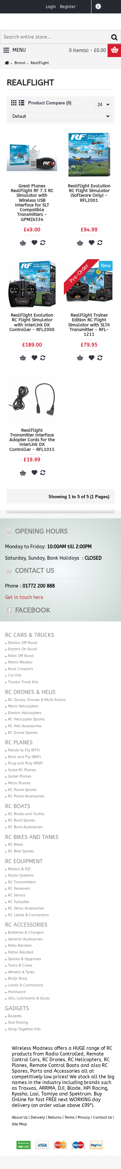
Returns (55, 1117)
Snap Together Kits (24, 1029)
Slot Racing (18, 1022)
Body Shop (17, 978)
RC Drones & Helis (30, 692)
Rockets (15, 1016)
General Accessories (25, 939)
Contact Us (102, 1117)
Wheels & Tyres (21, 972)
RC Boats (17, 806)
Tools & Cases (20, 965)
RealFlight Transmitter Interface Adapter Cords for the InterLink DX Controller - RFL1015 (32, 440)
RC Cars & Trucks (29, 635)
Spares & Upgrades (24, 959)
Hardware (17, 992)
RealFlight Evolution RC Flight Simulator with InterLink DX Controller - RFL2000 (31, 322)
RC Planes (19, 742)
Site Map (19, 1124)
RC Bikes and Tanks (31, 837)
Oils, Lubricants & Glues (29, 998)
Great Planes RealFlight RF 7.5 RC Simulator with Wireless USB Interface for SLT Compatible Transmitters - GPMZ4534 (32, 202)
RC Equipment (24, 861)
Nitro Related (20, 945)
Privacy (84, 1117)
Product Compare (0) (49, 102)
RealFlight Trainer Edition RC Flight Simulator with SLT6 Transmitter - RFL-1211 (89, 325)
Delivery (38, 1117)
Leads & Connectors (25, 985)
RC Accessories (26, 925)
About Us (20, 1117)
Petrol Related (20, 952)
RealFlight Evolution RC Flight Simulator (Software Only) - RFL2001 (89, 193)
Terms (70, 1117)
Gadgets (17, 1008)
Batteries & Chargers (26, 932)
